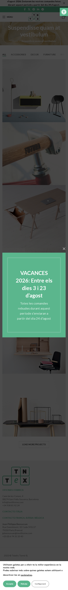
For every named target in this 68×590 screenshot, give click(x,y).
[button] (64, 12)
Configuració (40, 584)
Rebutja (24, 584)
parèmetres (26, 575)
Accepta (9, 584)
